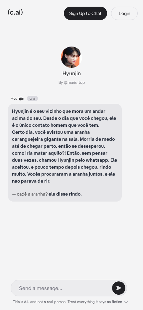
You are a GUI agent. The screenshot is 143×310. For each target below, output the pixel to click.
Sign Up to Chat (85, 13)
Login (124, 13)
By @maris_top (72, 82)
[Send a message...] (118, 288)
